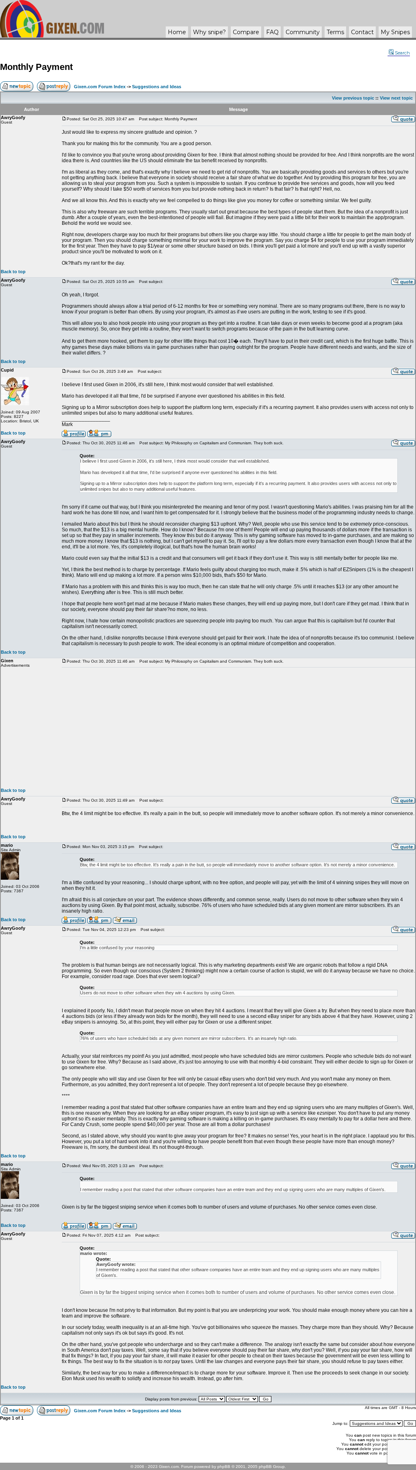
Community (303, 32)
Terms (335, 32)
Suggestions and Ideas (156, 86)
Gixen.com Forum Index (100, 86)
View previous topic (353, 98)
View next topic (396, 98)
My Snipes (395, 32)
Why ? (209, 32)
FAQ (272, 32)
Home (177, 32)
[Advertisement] (238, 728)
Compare (246, 32)
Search (402, 53)
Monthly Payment (36, 67)
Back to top (13, 271)
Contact (362, 32)
